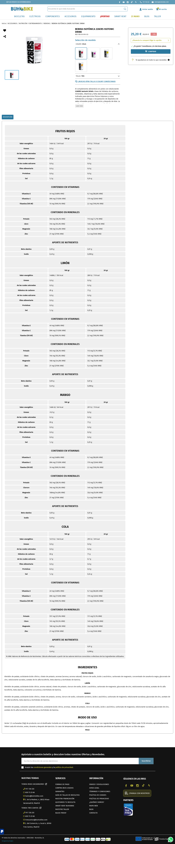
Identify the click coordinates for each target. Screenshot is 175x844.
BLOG (91, 809)
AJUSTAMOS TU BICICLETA (65, 802)
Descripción (7, 117)
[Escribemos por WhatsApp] (169, 838)
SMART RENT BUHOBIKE (64, 806)
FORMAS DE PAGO (62, 784)
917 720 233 (144, 2)
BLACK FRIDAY (60, 813)
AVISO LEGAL (94, 788)
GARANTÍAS (59, 791)
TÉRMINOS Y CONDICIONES (99, 791)
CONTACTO (93, 813)
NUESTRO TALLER (62, 809)
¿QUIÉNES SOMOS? (96, 802)
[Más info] (169, 60)
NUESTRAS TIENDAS (30, 778)
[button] (2, 831)
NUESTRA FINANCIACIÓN (64, 799)
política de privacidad (64, 767)
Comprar (152, 51)
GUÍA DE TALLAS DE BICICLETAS (67, 795)
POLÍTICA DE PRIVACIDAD (99, 799)
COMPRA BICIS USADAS (64, 788)
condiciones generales (43, 767)
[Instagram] (127, 2)
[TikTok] (131, 2)
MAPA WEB (93, 806)
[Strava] (136, 2)
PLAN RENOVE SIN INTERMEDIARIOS (19, 2)
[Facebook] (119, 2)
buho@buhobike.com (160, 2)
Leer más (79, 106)
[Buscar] (125, 9)
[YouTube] (123, 2)
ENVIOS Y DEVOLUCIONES (99, 784)
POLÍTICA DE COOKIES (97, 795)
